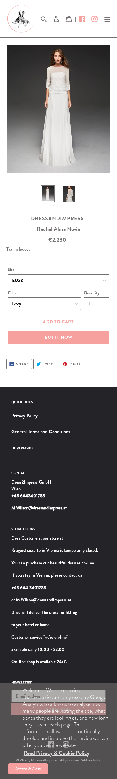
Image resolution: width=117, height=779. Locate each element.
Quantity (91, 293)
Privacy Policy (24, 415)
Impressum (22, 447)
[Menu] (107, 18)
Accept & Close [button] (28, 769)
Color (12, 293)
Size (11, 269)
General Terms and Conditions (40, 431)
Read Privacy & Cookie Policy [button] (56, 753)
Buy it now (58, 337)
